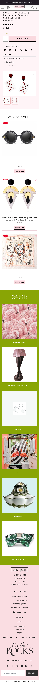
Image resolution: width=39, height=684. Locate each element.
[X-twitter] (17, 666)
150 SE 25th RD (19, 578)
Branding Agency (19, 604)
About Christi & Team (19, 597)
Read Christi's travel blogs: (19, 638)
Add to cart (22, 38)
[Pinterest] (26, 666)
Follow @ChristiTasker (19, 661)
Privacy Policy (19, 626)
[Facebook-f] (13, 666)
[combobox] (13, 673)
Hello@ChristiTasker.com (19, 584)
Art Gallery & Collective (19, 607)
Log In (19, 633)
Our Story (19, 617)
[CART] (36, 8)
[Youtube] (22, 666)
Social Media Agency (19, 600)
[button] (32, 73)
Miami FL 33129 (19, 581)
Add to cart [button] (19, 171)
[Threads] (31, 666)
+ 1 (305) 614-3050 (19, 575)
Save (6, 123)
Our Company (19, 592)
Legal (19, 622)
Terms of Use (19, 630)
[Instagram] (8, 666)
